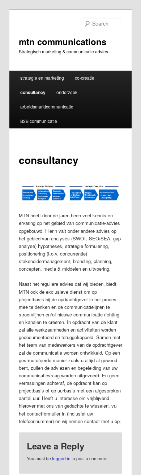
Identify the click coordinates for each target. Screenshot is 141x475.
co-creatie (84, 78)
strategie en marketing (42, 78)
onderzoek (66, 92)
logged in (61, 458)
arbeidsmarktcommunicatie (46, 106)
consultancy (33, 92)
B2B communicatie (38, 121)
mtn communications (62, 41)
